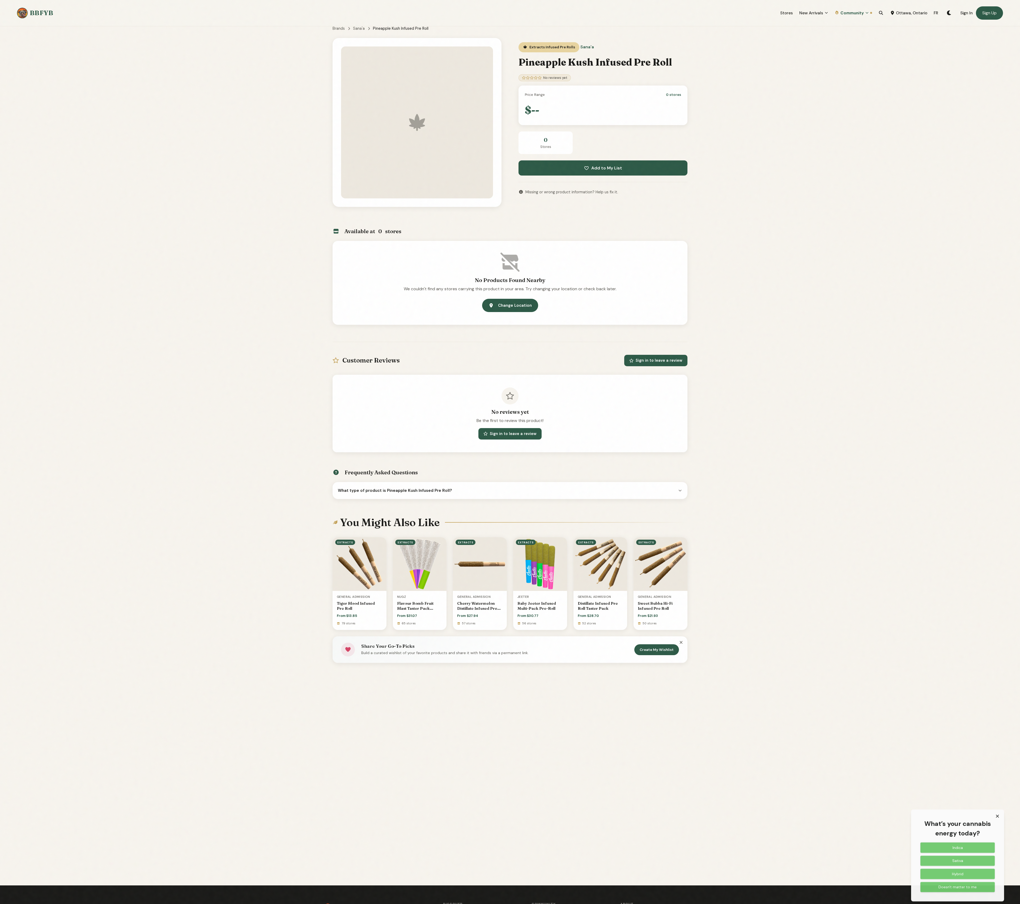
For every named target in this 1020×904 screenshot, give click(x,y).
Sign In (966, 13)
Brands (339, 28)
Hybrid (957, 871)
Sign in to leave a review (659, 360)
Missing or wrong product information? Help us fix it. (571, 192)
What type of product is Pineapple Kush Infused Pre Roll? (395, 490)
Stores (786, 13)
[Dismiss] (681, 642)
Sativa (957, 857)
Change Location (515, 305)
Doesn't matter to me (957, 884)
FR (936, 13)
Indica (958, 844)
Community (852, 13)
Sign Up (989, 13)
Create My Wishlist (657, 649)
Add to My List (606, 168)
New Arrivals (811, 13)
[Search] (880, 13)
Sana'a (359, 28)
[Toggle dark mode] (949, 13)
